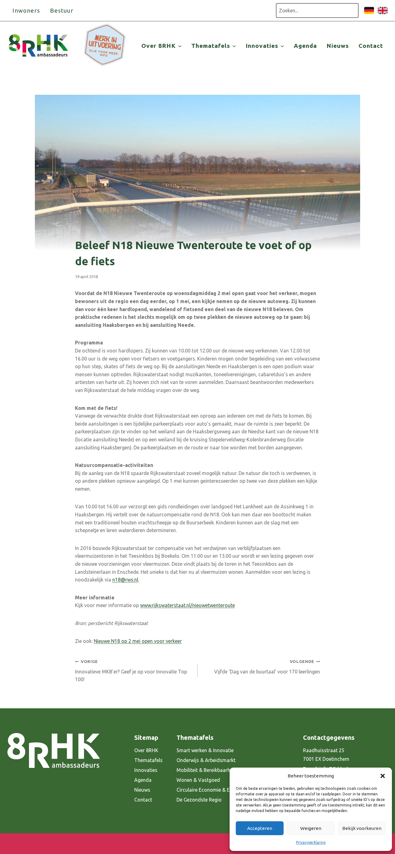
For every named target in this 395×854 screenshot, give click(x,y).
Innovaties (145, 770)
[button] (383, 776)
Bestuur (62, 10)
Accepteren (259, 828)
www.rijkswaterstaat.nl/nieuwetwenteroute (187, 605)
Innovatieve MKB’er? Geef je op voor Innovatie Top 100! (131, 670)
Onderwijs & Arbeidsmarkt (206, 760)
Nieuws (337, 45)
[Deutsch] (369, 13)
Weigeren (310, 828)
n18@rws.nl (125, 579)
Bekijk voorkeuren (361, 828)
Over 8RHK (146, 750)
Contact (371, 45)
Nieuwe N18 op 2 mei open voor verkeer (138, 641)
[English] (383, 13)
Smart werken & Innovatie (205, 750)
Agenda (305, 45)
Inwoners (26, 10)
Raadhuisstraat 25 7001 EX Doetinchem (326, 755)
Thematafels (148, 760)
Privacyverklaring (311, 842)
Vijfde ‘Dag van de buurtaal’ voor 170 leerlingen (267, 666)
